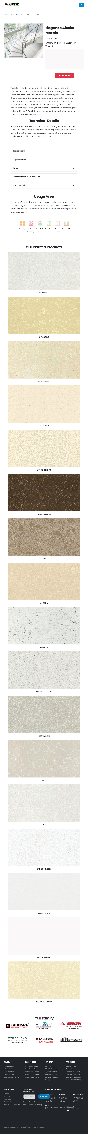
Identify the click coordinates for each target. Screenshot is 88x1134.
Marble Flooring (51, 1069)
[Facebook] (78, 1107)
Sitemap (39, 1105)
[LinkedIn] (68, 1107)
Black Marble (9, 1066)
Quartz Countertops (73, 1077)
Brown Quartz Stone (32, 1074)
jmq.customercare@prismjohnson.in (59, 1108)
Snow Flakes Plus (44, 692)
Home (6, 14)
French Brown (44, 514)
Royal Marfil (44, 381)
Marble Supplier (51, 1074)
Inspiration (8, 1099)
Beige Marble (9, 1074)
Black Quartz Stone (32, 1069)
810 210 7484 (63, 1100)
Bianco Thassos (44, 869)
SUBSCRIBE (44, 1096)
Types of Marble (51, 1072)
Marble (16, 14)
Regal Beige (44, 425)
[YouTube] (68, 1110)
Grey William (44, 736)
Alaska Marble (71, 1069)
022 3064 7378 (78, 1100)
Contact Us (8, 1102)
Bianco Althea (44, 913)
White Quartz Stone (32, 1072)
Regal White (44, 292)
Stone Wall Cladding (73, 1080)
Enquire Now (64, 75)
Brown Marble (9, 1072)
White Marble (9, 1069)
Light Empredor (44, 470)
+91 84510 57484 (50, 1100)
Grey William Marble (11, 1077)
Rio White (44, 647)
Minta (44, 780)
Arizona (44, 603)
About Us (7, 1096)
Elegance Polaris (44, 1002)
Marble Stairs (71, 1066)
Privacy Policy (28, 1102)
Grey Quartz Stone (31, 1066)
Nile (44, 824)
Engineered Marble (73, 1074)
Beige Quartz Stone (32, 1077)
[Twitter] (73, 1107)
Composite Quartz (73, 1072)
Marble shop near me (12, 1105)
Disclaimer (31, 1105)
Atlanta (44, 559)
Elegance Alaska (44, 957)
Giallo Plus (44, 337)
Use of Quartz (50, 1066)
